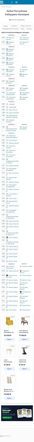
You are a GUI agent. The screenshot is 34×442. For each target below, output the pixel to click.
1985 (3, 221)
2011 (3, 291)
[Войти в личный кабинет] (12, 2)
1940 (3, 37)
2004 (3, 275)
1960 (3, 115)
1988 (3, 226)
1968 (3, 150)
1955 (3, 97)
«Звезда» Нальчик (13, 143)
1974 (3, 177)
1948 (3, 58)
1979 (3, 198)
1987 (3, 223)
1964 (3, 140)
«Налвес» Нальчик (27, 266)
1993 (3, 246)
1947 (3, 53)
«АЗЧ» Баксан (12, 310)
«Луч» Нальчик (12, 140)
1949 (3, 62)
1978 (3, 193)
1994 (3, 249)
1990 (3, 237)
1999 (3, 256)
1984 (3, 214)
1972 (3, 168)
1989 (3, 231)
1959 (3, 112)
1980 (3, 201)
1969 (3, 154)
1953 (3, 88)
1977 (3, 189)
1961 (3, 120)
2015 (3, 309)
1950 (3, 69)
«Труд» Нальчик (12, 110)
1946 (3, 49)
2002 (3, 266)
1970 (3, 159)
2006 (3, 282)
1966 (3, 145)
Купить (9, 339)
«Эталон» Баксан (13, 237)
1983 (3, 210)
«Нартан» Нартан (13, 246)
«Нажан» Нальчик (13, 221)
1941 (3, 42)
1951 (3, 74)
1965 (3, 143)
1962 (3, 127)
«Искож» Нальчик (13, 165)
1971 (3, 165)
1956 (3, 104)
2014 (3, 305)
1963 (3, 135)
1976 (3, 184)
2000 (3, 261)
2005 (3, 280)
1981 (3, 205)
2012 (3, 296)
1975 (3, 182)
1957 (3, 107)
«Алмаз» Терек (12, 198)
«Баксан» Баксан (13, 280)
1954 (3, 92)
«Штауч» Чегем (12, 261)
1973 (3, 173)
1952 (3, 81)
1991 (3, 240)
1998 (3, 253)
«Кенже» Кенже (12, 253)
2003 (3, 270)
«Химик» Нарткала (13, 182)
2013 (3, 300)
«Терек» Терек (12, 271)
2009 (3, 287)
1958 (3, 109)
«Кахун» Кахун (26, 305)
